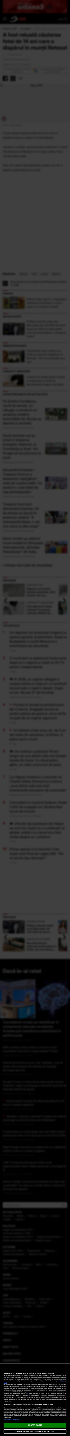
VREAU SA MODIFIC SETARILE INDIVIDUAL (35, 1431)
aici (27, 1393)
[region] (35, 1399)
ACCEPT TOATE (35, 1425)
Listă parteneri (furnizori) (11, 1419)
